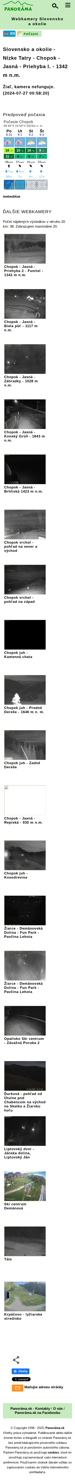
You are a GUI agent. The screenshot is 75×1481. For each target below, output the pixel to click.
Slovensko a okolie (27, 49)
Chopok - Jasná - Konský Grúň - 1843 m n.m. (24, 436)
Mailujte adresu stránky (43, 1387)
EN (12, 34)
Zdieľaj (22, 1371)
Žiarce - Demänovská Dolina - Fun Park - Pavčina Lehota (23, 932)
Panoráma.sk (54, 1428)
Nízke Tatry (17, 58)
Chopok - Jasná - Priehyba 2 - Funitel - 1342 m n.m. (23, 271)
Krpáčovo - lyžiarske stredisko (23, 1316)
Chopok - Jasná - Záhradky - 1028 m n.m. (21, 381)
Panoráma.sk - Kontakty (30, 1409)
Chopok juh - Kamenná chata (18, 655)
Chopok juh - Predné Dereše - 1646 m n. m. (24, 710)
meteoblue (11, 196)
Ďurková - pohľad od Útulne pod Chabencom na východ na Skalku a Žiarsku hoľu (25, 1102)
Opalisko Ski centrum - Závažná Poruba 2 (24, 1041)
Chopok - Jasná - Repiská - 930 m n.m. (23, 820)
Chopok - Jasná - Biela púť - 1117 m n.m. (21, 326)
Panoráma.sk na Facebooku (37, 1413)
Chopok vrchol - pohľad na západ (19, 600)
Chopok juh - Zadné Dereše (22, 765)
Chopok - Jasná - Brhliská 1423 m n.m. (23, 489)
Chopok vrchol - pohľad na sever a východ (20, 546)
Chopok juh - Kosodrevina (16, 875)
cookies (53, 1452)
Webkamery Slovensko (37, 21)
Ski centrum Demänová (15, 1206)
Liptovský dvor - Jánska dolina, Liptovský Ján (19, 1153)
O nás (58, 1409)
